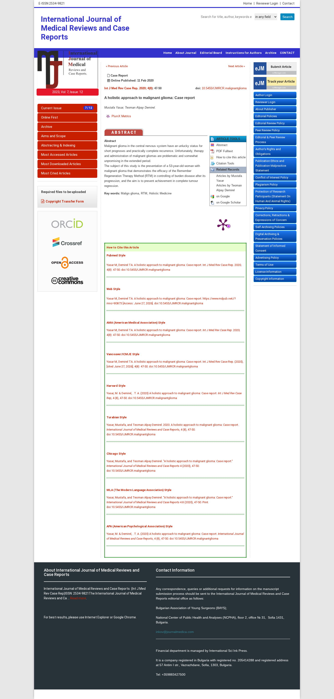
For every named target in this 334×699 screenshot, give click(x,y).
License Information (268, 271)
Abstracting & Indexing (58, 145)
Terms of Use (264, 264)
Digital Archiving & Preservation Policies (268, 236)
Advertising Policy (267, 257)
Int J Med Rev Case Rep (120, 88)
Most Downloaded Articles (61, 164)
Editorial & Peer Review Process (270, 140)
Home (248, 3)
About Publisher (265, 109)
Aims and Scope (53, 136)
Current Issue (66, 108)
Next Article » (236, 66)
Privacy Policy (264, 208)
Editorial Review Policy (269, 123)
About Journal (185, 53)
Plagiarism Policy (266, 184)
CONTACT (287, 53)
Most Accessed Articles (59, 155)
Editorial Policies (266, 116)
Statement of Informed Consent (270, 248)
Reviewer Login (268, 3)
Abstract (221, 145)
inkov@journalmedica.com (175, 632)
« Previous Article (117, 66)
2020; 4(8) (145, 88)
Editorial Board (211, 53)
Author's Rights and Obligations (268, 151)
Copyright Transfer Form (65, 201)
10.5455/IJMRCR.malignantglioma (224, 88)
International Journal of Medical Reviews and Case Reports (85, 28)
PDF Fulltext (224, 151)
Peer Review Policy (267, 130)
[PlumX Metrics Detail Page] (223, 224)
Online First (49, 117)
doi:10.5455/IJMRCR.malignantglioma (145, 269)
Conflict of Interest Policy (271, 177)
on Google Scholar (228, 202)
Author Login (263, 95)
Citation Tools (225, 163)
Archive (270, 53)
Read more (78, 598)
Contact (288, 3)
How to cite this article (231, 157)
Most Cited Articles (55, 173)
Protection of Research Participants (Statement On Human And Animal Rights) (272, 196)
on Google (223, 196)
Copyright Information (269, 278)
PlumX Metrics (121, 116)
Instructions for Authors (244, 53)
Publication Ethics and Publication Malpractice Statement (270, 165)
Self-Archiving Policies (270, 227)
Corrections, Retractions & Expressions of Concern (272, 217)
